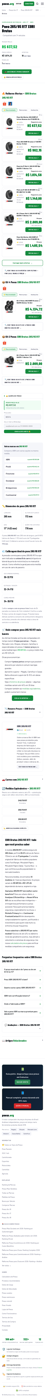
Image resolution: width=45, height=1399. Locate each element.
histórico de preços (18, 682)
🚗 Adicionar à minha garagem (16, 72)
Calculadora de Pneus (10, 1277)
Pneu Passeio (7, 1149)
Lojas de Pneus (7, 1309)
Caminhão (5, 1169)
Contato (5, 1330)
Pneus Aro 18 (6, 1217)
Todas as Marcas (8, 1193)
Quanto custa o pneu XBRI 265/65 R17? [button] (19, 987)
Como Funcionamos (9, 1313)
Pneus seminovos (8, 1297)
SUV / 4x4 (5, 1153)
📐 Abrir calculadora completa (15, 828)
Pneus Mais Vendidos (9, 1189)
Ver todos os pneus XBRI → (28, 767)
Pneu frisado (6, 1305)
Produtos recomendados (11, 1281)
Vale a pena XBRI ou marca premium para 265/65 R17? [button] (20, 1012)
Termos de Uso (7, 1317)
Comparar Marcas (8, 1205)
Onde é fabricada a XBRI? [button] (14, 1004)
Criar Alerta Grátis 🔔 (22, 431)
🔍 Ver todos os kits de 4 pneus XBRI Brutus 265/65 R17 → (20, 326)
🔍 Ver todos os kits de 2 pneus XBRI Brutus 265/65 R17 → (20, 380)
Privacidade (6, 1326)
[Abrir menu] (42, 3)
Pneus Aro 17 (6, 1213)
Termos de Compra (9, 1322)
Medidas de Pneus (8, 1197)
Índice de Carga (7, 1285)
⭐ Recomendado (10, 110)
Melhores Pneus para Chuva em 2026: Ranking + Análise (22, 1261)
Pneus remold (7, 1301)
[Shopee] (4, 103)
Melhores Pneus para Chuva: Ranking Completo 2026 (21, 1250)
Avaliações (34, 110)
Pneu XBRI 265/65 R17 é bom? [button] (16, 979)
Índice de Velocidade (9, 1289)
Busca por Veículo (8, 1201)
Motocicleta (6, 1165)
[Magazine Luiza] (10, 103)
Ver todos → (6, 1265)
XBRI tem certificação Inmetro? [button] (17, 996)
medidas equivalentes (31, 688)
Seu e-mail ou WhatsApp (12, 422)
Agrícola (5, 1174)
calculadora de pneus (18, 943)
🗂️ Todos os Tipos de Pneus (12, 1145)
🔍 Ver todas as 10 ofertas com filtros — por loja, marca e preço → (21, 271)
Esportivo (5, 1161)
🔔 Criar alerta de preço (13, 77)
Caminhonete (7, 1157)
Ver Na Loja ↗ (33, 133)
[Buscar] (37, 4)
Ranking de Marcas (9, 1185)
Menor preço (23, 110)
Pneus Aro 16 (6, 1209)
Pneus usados (7, 1293)
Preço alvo (7, 413)
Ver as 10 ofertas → (22, 698)
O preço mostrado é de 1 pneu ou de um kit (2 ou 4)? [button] (20, 970)
